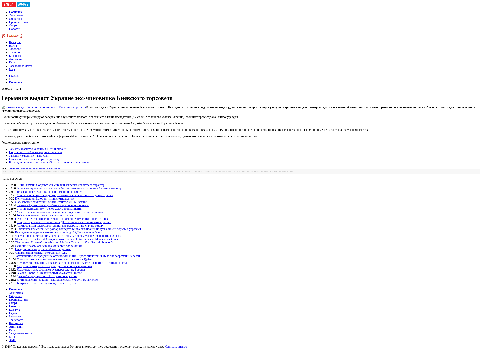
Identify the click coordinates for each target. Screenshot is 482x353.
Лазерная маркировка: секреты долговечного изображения (54, 266)
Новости (14, 28)
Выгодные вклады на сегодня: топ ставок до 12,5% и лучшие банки (58, 232)
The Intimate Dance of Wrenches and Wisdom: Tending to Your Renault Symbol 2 (64, 242)
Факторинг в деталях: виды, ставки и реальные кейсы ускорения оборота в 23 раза (68, 235)
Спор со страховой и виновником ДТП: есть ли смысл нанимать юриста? (64, 222)
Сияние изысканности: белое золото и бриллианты (49, 208)
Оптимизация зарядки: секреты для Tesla (41, 252)
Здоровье (15, 49)
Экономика (16, 15)
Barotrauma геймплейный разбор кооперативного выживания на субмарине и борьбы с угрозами (79, 229)
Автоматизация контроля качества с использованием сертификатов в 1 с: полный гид (72, 262)
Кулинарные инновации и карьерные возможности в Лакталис (57, 279)
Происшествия (18, 22)
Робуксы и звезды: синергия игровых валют (45, 215)
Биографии (16, 55)
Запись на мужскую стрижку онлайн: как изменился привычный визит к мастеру (101, 171)
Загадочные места (20, 65)
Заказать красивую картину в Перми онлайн (37, 148)
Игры (12, 62)
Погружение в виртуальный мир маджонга (43, 249)
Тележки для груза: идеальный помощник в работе (161, 171)
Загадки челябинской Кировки (29, 155)
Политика (15, 12)
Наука (13, 45)
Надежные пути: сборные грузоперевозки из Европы (51, 269)
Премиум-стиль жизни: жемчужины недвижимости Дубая (54, 259)
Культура (15, 42)
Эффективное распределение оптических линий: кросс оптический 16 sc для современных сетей (77, 256)
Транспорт (16, 52)
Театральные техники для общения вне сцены (46, 283)
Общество (15, 18)
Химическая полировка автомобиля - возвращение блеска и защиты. (61, 212)
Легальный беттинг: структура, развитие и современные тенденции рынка (218, 171)
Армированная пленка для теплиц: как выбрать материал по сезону (60, 225)
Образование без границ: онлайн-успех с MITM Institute (51, 201)
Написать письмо (176, 346)
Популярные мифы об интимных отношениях (272, 171)
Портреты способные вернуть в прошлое (35, 152)
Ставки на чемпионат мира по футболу (34, 159)
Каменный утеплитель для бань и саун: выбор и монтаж (53, 205)
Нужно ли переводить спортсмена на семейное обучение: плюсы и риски (62, 218)
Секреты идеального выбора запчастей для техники (48, 245)
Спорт (13, 25)
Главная (14, 75)
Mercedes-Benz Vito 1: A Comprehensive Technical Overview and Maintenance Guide (67, 239)
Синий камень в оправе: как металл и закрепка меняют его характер (33, 171)
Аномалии (16, 59)
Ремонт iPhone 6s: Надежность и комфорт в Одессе (49, 272)
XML (12, 340)
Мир (12, 69)
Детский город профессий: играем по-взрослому (48, 276)
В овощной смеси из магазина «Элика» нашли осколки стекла (49, 162)
